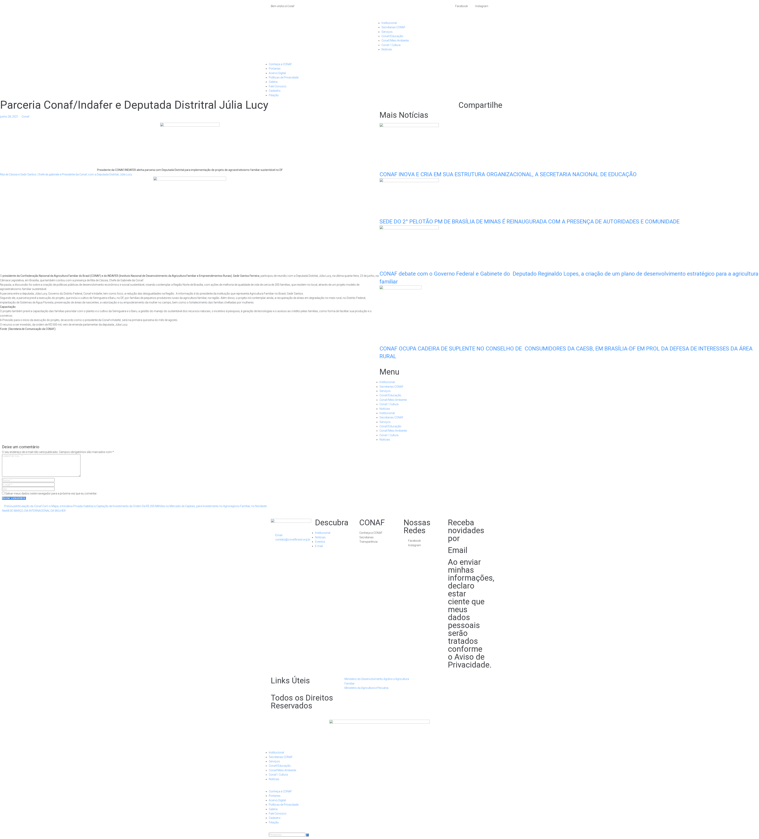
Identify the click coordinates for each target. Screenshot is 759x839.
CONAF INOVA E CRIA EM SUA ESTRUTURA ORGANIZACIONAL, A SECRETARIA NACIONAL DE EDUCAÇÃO (508, 174)
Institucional (389, 22)
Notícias (386, 49)
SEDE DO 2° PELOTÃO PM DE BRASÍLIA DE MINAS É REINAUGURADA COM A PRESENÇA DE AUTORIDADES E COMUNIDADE (530, 221)
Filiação (274, 95)
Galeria (273, 81)
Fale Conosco (277, 86)
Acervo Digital (277, 73)
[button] (434, 18)
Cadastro (274, 90)
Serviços (387, 31)
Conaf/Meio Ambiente (395, 40)
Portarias (274, 68)
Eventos (320, 541)
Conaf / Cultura (390, 45)
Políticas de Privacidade (283, 77)
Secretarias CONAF (393, 27)
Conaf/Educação (392, 36)
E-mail (319, 546)
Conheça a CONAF (280, 64)
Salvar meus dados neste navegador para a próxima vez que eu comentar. (51, 493)
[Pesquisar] (307, 834)
